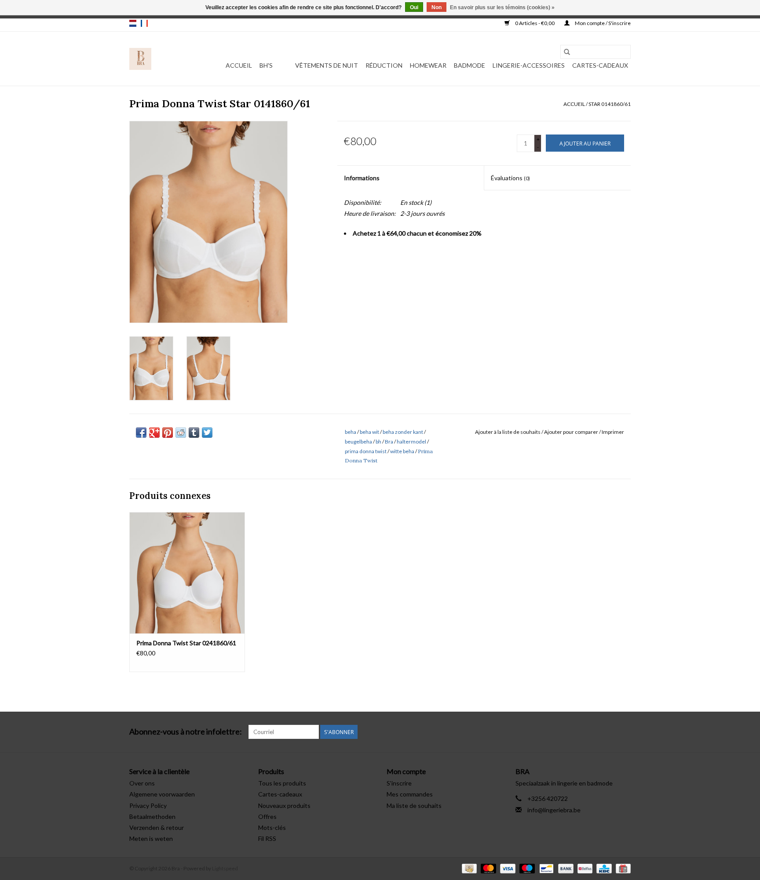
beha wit (369, 432)
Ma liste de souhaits (414, 805)
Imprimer (613, 432)
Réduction (383, 65)
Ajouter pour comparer (571, 432)
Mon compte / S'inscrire (602, 23)
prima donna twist (366, 451)
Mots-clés (272, 827)
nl (132, 23)
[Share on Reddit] (180, 432)
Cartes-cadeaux (600, 65)
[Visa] (506, 868)
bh (378, 441)
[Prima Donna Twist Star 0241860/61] (187, 572)
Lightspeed (225, 868)
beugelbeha (358, 441)
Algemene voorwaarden (162, 794)
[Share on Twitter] (207, 432)
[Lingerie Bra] (140, 59)
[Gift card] (622, 868)
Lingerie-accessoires (529, 65)
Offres (267, 816)
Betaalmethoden (152, 816)
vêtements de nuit (326, 65)
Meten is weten (151, 838)
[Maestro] (526, 868)
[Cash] (468, 868)
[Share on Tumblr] (194, 432)
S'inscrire (399, 783)
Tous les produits (282, 783)
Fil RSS (267, 838)
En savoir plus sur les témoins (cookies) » (502, 7)
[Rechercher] (567, 52)
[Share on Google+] (154, 432)
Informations (362, 178)
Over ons (142, 783)
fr (144, 23)
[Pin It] (167, 432)
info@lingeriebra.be (554, 810)
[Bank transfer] (564, 868)
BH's (266, 65)
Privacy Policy (148, 805)
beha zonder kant (403, 432)
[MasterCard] (487, 868)
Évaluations (510, 178)
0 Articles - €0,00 (534, 23)
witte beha (402, 451)
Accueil (239, 65)
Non (436, 7)
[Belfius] (583, 868)
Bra (389, 441)
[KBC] (602, 868)
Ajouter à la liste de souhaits (508, 432)
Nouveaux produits (284, 805)
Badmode (469, 65)
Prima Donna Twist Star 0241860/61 (186, 643)
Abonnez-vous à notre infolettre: (185, 731)
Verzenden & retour (156, 827)
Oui (414, 7)
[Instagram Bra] (624, 732)
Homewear (428, 65)
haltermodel (411, 441)
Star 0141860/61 (609, 104)
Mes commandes (410, 794)
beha (350, 432)
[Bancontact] (545, 868)
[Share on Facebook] (141, 432)
